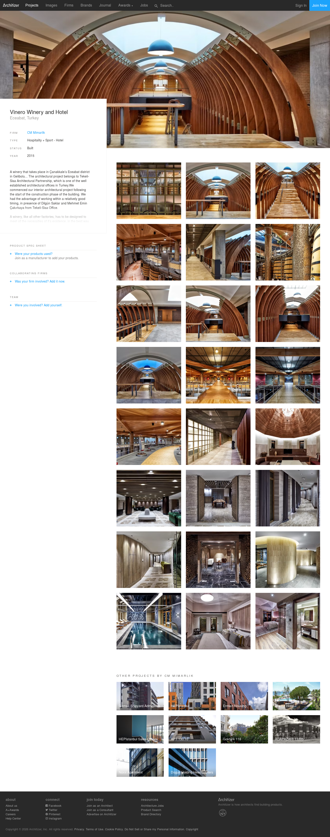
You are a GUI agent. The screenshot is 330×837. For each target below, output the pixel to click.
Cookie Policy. (114, 829)
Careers (11, 814)
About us (11, 805)
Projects (31, 5)
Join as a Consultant (100, 810)
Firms (68, 5)
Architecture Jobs (152, 805)
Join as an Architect (100, 805)
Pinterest (54, 814)
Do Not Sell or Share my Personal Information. (155, 829)
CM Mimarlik (36, 132)
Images (51, 5)
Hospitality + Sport (40, 140)
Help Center (13, 818)
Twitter (52, 810)
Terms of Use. (95, 829)
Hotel (59, 140)
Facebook (55, 805)
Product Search (151, 810)
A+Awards (12, 810)
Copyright (192, 829)
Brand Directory (151, 814)
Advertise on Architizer (101, 814)
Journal (105, 5)
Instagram (55, 818)
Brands (86, 5)
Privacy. (79, 829)
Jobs (144, 5)
